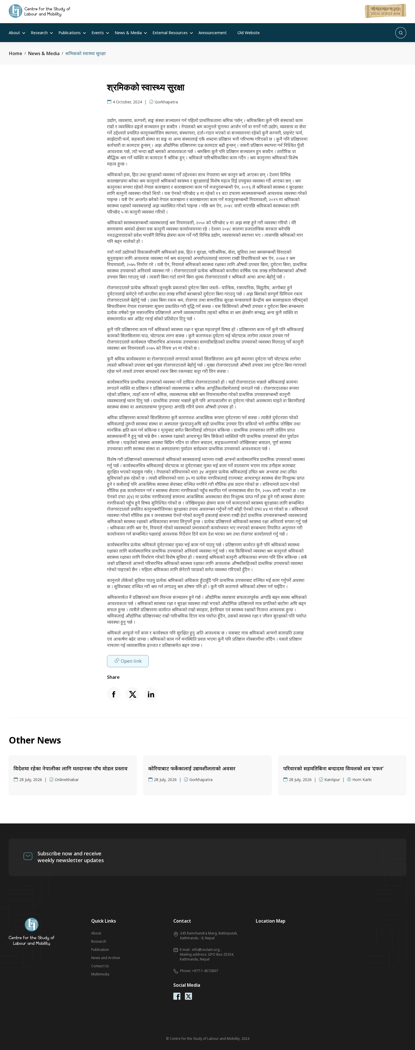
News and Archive (105, 957)
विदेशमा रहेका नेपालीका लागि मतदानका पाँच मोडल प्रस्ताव (71, 768)
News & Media (128, 32)
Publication (100, 949)
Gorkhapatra (166, 102)
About (14, 32)
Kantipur (332, 779)
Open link (131, 661)
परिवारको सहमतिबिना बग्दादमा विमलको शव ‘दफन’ (333, 768)
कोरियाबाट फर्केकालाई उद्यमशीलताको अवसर (191, 768)
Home (15, 53)
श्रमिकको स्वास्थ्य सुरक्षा (85, 53)
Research (39, 32)
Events (97, 32)
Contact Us (100, 966)
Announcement (212, 32)
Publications (69, 32)
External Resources (170, 32)
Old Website (248, 32)
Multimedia (100, 974)
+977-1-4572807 (205, 970)
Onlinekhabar (67, 779)
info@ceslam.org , (206, 949)
